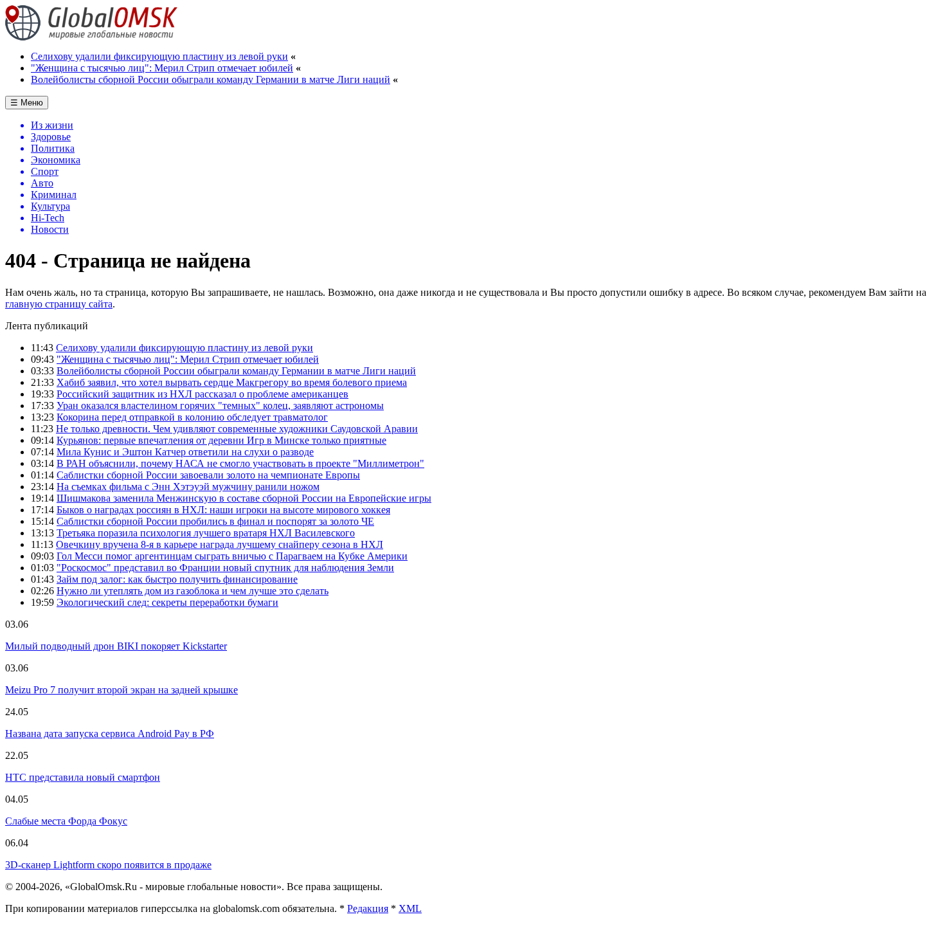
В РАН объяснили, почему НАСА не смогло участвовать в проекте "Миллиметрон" (240, 463)
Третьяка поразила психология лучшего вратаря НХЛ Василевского (206, 532)
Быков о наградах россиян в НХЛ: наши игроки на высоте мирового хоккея (223, 509)
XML (410, 908)
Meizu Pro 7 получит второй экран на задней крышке (121, 689)
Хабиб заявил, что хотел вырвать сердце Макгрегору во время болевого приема (232, 382)
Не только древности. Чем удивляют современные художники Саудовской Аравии (237, 428)
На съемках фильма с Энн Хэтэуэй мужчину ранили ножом (188, 486)
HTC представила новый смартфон (82, 777)
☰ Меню (26, 102)
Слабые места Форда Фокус (66, 821)
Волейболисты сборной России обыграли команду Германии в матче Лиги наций (210, 79)
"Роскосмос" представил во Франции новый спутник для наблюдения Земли (225, 567)
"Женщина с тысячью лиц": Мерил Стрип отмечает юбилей (162, 67)
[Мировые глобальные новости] (91, 37)
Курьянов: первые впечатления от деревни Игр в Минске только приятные (221, 440)
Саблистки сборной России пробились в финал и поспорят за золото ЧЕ (215, 521)
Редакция (367, 908)
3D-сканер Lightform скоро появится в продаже (108, 864)
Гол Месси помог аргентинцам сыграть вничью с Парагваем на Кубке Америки (232, 556)
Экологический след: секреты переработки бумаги (167, 602)
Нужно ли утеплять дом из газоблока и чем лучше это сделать (192, 590)
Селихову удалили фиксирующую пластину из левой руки (159, 56)
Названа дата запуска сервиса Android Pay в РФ (109, 733)
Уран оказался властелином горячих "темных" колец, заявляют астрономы (220, 405)
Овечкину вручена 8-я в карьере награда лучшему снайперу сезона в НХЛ (219, 544)
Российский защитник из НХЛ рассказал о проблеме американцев (202, 393)
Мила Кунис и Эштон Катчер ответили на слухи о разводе (185, 451)
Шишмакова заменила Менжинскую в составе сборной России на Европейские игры (244, 498)
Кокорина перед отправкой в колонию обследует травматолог (192, 417)
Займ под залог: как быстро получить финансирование (177, 579)
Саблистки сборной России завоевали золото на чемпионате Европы (208, 475)
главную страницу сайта (59, 303)
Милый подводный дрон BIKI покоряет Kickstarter (116, 646)
